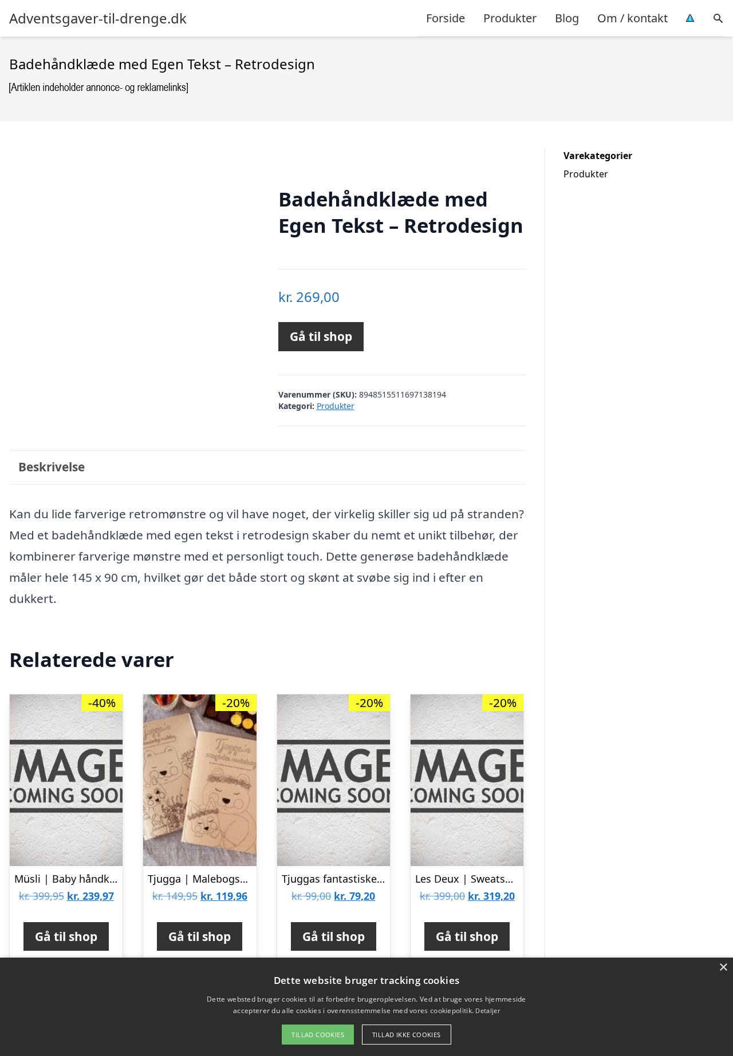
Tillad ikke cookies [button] (406, 1034)
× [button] (723, 967)
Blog (567, 18)
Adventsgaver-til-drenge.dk (98, 18)
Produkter (510, 18)
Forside (445, 18)
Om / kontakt (632, 18)
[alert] (366, 1007)
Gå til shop (321, 336)
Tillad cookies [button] (317, 1034)
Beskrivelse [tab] (51, 467)
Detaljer (487, 1010)
